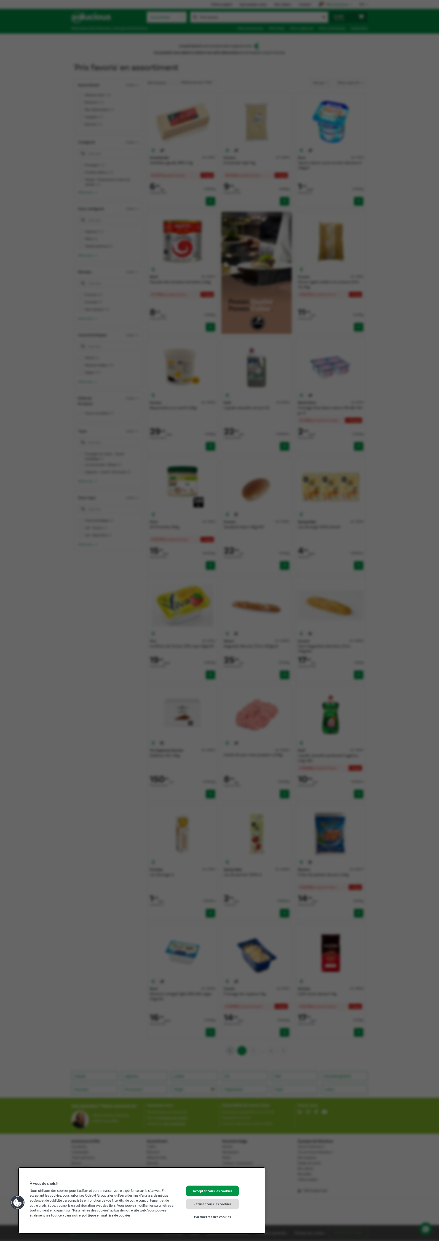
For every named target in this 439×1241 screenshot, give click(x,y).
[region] (141, 1200)
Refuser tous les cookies (212, 1204)
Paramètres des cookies (212, 1217)
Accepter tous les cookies (212, 1191)
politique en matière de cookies (106, 1215)
